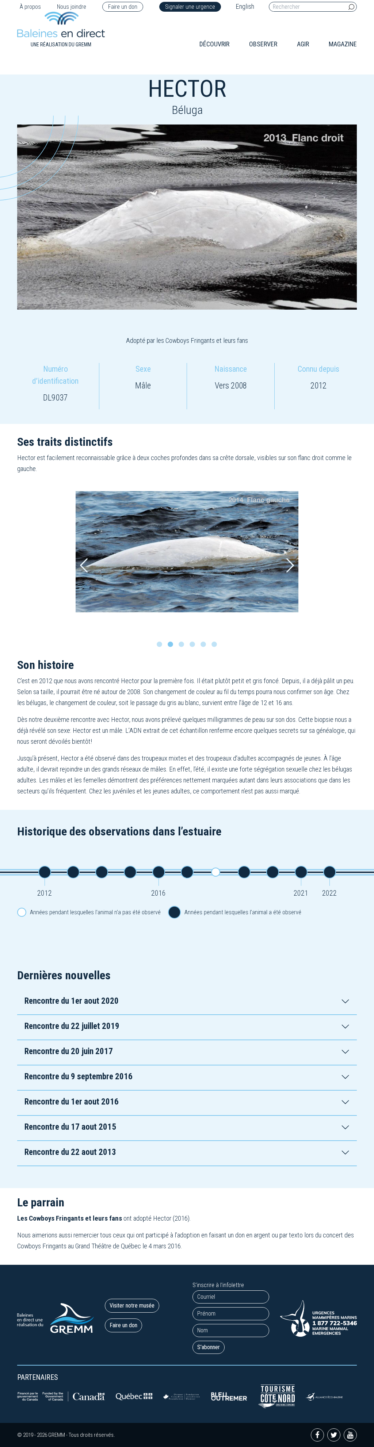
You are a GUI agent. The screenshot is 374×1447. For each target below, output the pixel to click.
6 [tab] (216, 646)
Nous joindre (71, 6)
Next (290, 565)
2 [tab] (172, 646)
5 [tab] (205, 646)
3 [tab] (183, 646)
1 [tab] (161, 646)
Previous (84, 565)
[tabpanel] (187, 551)
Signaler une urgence (190, 6)
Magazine (343, 44)
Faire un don (122, 6)
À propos (30, 6)
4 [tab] (194, 646)
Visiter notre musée (132, 1305)
